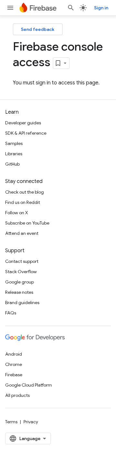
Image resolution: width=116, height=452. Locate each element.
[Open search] (71, 8)
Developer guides (23, 123)
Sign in (101, 8)
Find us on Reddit (22, 202)
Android (13, 354)
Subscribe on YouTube (27, 223)
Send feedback (37, 29)
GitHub (12, 164)
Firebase (13, 375)
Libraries (13, 154)
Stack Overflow (21, 271)
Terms (11, 421)
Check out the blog (24, 192)
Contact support (21, 261)
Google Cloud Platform (28, 385)
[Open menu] (10, 7)
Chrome (13, 364)
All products (17, 395)
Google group (19, 282)
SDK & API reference (25, 133)
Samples (14, 143)
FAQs (10, 313)
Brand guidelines (22, 302)
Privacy (31, 421)
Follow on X (16, 213)
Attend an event (21, 233)
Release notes (19, 292)
